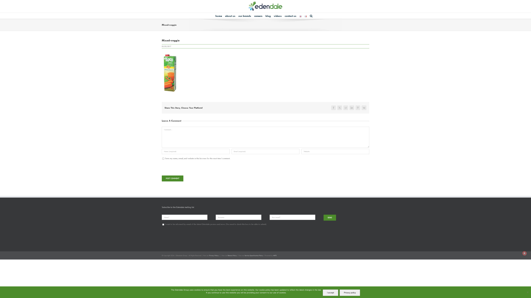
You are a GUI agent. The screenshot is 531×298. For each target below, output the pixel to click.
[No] (527, 292)
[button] (311, 16)
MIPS (275, 255)
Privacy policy (350, 293)
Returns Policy (232, 255)
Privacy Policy (214, 255)
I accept (330, 293)
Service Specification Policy (254, 255)
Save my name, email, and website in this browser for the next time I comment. (197, 158)
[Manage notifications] (524, 253)
